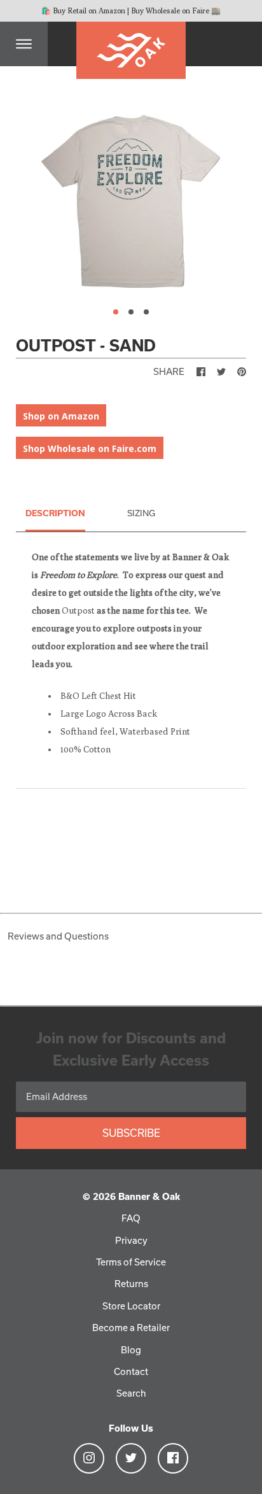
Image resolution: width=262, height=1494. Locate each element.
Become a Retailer (131, 1327)
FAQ (131, 1218)
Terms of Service (131, 1262)
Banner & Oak (149, 1196)
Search (131, 1393)
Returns (131, 1283)
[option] (131, 199)
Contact (131, 1371)
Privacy (131, 1240)
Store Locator (131, 1305)
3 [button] (146, 311)
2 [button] (131, 311)
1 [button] (115, 311)
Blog (131, 1349)
